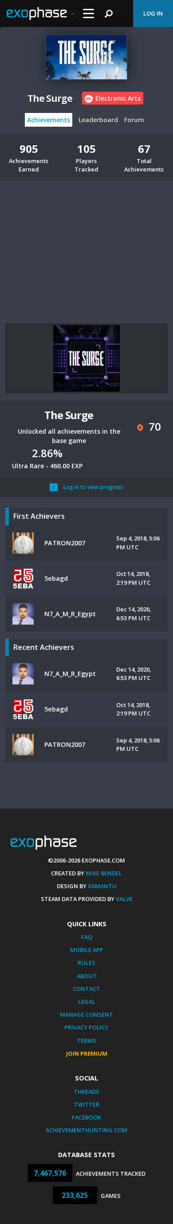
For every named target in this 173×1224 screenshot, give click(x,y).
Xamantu (102, 886)
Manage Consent (86, 1014)
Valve (124, 899)
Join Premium (86, 1053)
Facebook (86, 1117)
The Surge (50, 98)
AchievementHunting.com (86, 1130)
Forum (134, 120)
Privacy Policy (86, 1027)
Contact (86, 989)
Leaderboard (98, 120)
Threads (86, 1092)
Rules (86, 963)
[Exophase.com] (41, 14)
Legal (86, 1002)
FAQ (86, 937)
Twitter (86, 1104)
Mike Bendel (104, 873)
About (87, 976)
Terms (86, 1041)
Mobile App (86, 950)
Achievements (48, 120)
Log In (153, 13)
